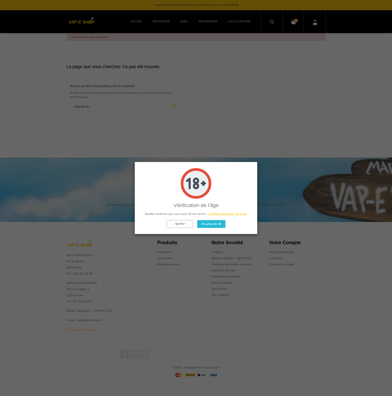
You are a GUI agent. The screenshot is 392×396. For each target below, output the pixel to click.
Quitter (180, 223)
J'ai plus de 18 (211, 223)
